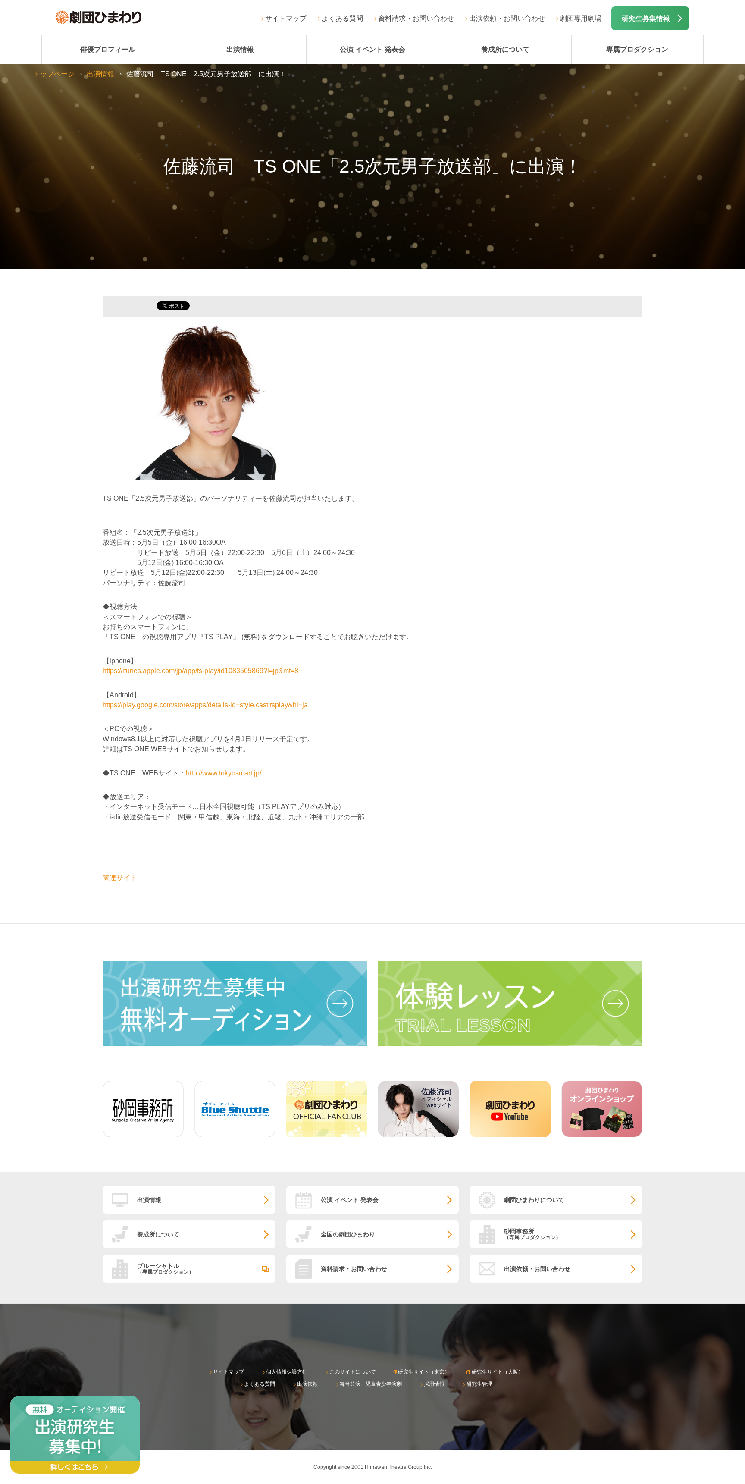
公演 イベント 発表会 (372, 49)
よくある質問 (342, 18)
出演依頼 (307, 1384)
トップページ (54, 74)
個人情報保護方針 (286, 1372)
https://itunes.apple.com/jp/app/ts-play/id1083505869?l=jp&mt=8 (200, 671)
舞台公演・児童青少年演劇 (371, 1384)
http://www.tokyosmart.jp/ (223, 773)
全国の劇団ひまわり (348, 1234)
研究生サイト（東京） (424, 1372)
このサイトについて (352, 1372)
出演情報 (240, 49)
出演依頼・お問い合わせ (507, 18)
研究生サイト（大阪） (497, 1372)
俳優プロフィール (107, 49)
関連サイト (120, 878)
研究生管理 (479, 1384)
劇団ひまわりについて (534, 1199)
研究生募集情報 (646, 18)
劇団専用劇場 (580, 18)
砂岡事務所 (532, 1234)
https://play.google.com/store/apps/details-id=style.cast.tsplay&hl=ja (205, 705)
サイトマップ (286, 18)
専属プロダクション (637, 49)
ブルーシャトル (165, 1268)
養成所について (505, 49)
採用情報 (434, 1384)
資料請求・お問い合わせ (416, 18)
